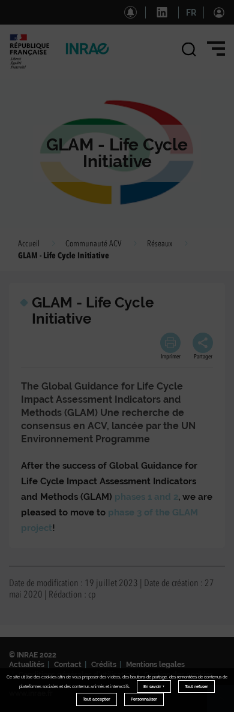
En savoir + (153, 686)
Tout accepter (96, 699)
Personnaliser (144, 699)
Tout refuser (196, 686)
